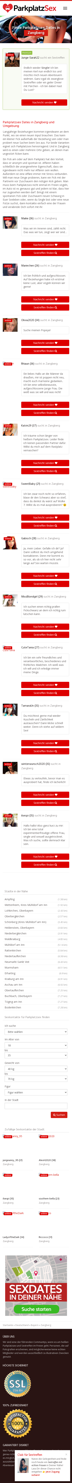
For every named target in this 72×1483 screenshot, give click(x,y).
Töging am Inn (36, 1001)
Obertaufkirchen (36, 990)
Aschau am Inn (36, 984)
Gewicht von (12, 1063)
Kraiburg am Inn (36, 979)
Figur (8, 1086)
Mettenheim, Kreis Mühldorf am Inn (36, 905)
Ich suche (10, 1025)
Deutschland (22, 1325)
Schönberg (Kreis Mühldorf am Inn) (36, 922)
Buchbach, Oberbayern (36, 996)
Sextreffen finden (44, 253)
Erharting (36, 973)
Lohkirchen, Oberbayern (36, 910)
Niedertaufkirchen (36, 956)
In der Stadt (11, 1100)
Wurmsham (36, 967)
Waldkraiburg (36, 939)
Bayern (34, 1325)
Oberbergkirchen (36, 916)
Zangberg (51, 218)
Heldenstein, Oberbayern (36, 927)
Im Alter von (12, 1039)
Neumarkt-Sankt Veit (36, 962)
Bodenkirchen (36, 1007)
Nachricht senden (43, 102)
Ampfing (36, 899)
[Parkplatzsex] (29, 8)
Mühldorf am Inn (36, 944)
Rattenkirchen (36, 950)
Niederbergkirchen (36, 933)
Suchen (60, 1115)
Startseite (8, 1325)
